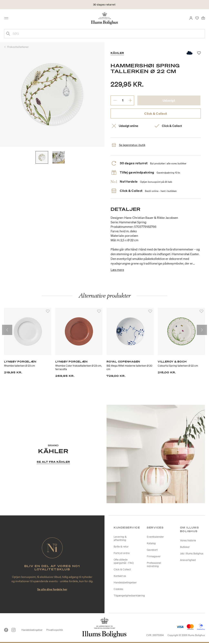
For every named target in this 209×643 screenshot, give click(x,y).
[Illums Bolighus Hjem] (104, 18)
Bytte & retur (121, 546)
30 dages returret (104, 4)
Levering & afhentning (120, 538)
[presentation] (7, 330)
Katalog (151, 543)
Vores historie (188, 540)
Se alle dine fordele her (52, 589)
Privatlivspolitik (54, 630)
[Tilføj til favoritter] (48, 311)
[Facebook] (6, 630)
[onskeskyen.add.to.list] (189, 53)
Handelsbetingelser (125, 582)
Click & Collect (155, 113)
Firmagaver (154, 556)
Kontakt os (120, 576)
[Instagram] (13, 630)
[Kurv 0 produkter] (203, 18)
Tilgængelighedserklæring (129, 595)
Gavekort (152, 550)
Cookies (118, 589)
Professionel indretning (154, 564)
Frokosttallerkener (18, 47)
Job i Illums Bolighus (191, 553)
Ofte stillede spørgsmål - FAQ (123, 561)
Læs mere (117, 270)
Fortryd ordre (122, 553)
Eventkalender (155, 536)
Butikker (185, 547)
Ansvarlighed (188, 560)
